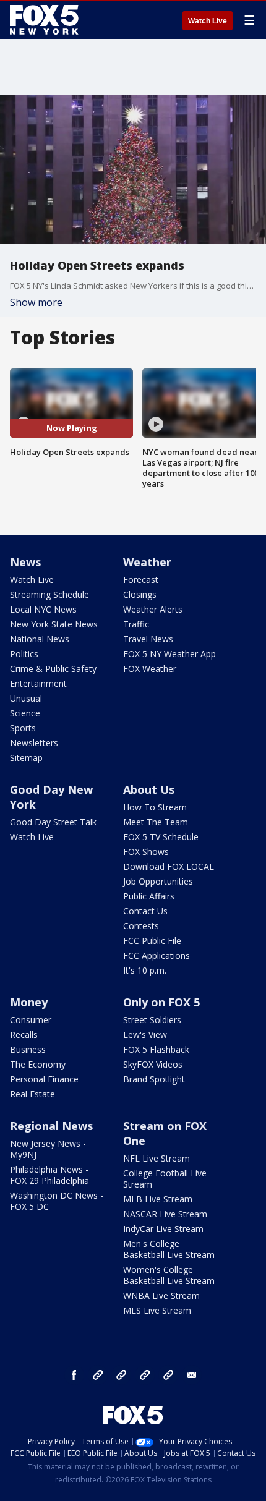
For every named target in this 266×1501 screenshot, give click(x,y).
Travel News (148, 639)
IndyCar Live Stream (163, 1229)
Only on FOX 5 (161, 1002)
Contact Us (145, 911)
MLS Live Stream (157, 1310)
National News (39, 639)
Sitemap (26, 757)
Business (28, 1049)
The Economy (38, 1064)
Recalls (24, 1034)
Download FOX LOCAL (168, 866)
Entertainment (38, 683)
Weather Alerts (152, 609)
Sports (23, 728)
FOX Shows (146, 851)
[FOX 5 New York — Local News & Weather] (46, 20)
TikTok (121, 1375)
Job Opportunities (158, 881)
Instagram (98, 1375)
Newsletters (34, 743)
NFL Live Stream (156, 1158)
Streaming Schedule (49, 594)
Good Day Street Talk (53, 822)
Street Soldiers (152, 1020)
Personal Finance (44, 1079)
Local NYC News (43, 609)
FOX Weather (149, 668)
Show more (36, 302)
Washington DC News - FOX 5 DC (56, 1200)
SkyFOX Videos (152, 1064)
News (25, 562)
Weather (147, 562)
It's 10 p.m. (144, 970)
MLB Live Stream (157, 1199)
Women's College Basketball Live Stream (169, 1275)
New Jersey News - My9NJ (48, 1148)
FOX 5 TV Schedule (161, 837)
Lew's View (145, 1034)
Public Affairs (148, 896)
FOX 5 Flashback (156, 1049)
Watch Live (207, 21)
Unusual (26, 698)
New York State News (54, 624)
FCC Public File (152, 940)
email (192, 1375)
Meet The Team (155, 822)
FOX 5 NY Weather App (169, 654)
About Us (148, 789)
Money (29, 1002)
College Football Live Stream (165, 1178)
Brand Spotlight (154, 1079)
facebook (74, 1375)
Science (25, 713)
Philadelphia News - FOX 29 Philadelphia (49, 1174)
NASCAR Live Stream (165, 1214)
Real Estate (32, 1094)
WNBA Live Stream (161, 1295)
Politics (24, 654)
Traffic (136, 624)
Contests (141, 926)
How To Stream (155, 807)
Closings (140, 594)
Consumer (30, 1020)
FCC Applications (156, 955)
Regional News (51, 1125)
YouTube (145, 1375)
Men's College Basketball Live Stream (169, 1249)
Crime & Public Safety (53, 668)
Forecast (140, 579)
